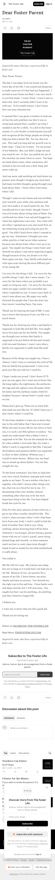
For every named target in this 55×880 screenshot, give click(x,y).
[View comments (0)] (12, 28)
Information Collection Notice (29, 683)
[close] (47, 787)
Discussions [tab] (24, 753)
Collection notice (44, 860)
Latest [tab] (13, 753)
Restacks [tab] (21, 718)
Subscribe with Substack (29, 834)
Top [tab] (5, 753)
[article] (27, 766)
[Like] (5, 28)
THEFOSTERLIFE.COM (28, 632)
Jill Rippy (6, 19)
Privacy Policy (32, 846)
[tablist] (14, 718)
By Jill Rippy (8, 764)
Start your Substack (20, 867)
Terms (32, 860)
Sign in (49, 4)
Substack (13, 874)
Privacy (23, 860)
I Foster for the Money (15, 778)
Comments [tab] (9, 718)
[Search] (50, 753)
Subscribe (38, 4)
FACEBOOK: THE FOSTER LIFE (31, 626)
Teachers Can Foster (14, 761)
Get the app (41, 867)
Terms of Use (41, 681)
